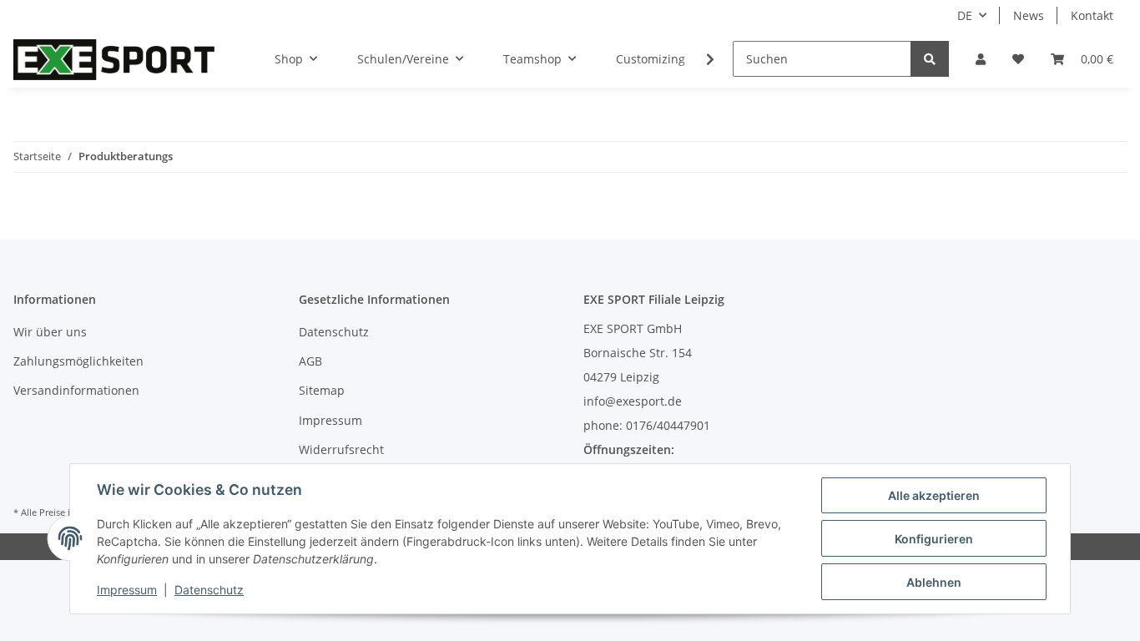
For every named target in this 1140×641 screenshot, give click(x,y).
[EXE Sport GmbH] (113, 59)
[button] (980, 59)
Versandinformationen (76, 390)
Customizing (650, 59)
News (1028, 15)
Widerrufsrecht (341, 449)
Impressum (330, 420)
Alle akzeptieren (934, 495)
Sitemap (322, 390)
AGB (310, 361)
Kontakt (1092, 15)
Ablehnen (933, 582)
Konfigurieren (934, 539)
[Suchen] (929, 59)
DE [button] (964, 15)
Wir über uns (50, 332)
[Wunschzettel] (1018, 59)
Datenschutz (334, 332)
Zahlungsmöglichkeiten (78, 361)
